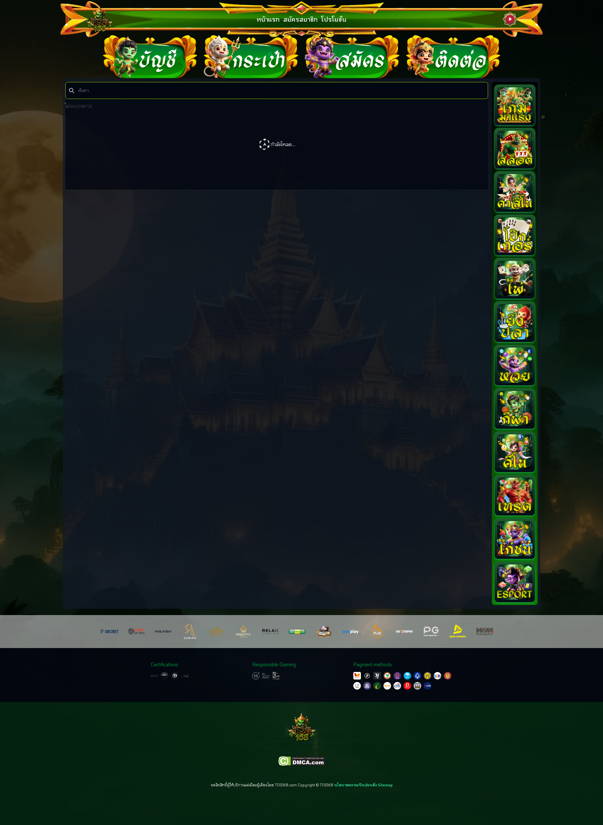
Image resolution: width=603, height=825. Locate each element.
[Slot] (515, 148)
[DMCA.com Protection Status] (301, 761)
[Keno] (515, 452)
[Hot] (515, 105)
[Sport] (515, 408)
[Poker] (515, 235)
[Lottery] (515, 365)
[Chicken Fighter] (515, 539)
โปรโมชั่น (333, 19)
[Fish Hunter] (515, 322)
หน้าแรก (268, 19)
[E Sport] (515, 582)
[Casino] (515, 192)
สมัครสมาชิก (300, 19)
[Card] (515, 278)
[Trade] (515, 495)
